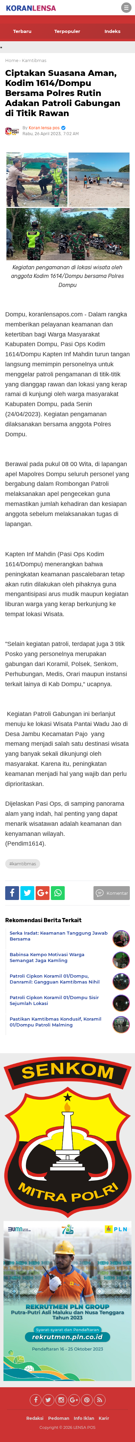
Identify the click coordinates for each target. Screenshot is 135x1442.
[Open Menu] (126, 7)
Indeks (112, 31)
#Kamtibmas (22, 863)
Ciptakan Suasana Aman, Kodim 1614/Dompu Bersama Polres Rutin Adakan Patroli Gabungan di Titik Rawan (62, 93)
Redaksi (35, 1418)
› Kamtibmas (32, 60)
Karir (104, 1418)
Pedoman (58, 1418)
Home (11, 60)
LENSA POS (84, 1427)
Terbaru (22, 31)
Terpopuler (67, 31)
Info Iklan (84, 1418)
